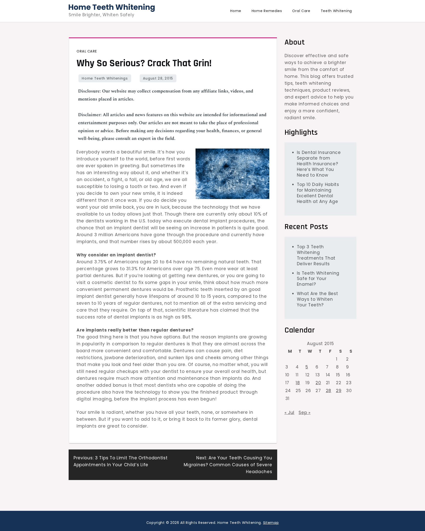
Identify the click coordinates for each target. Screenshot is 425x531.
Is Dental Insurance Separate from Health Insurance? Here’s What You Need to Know (319, 163)
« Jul (290, 412)
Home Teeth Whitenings (105, 78)
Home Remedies (267, 10)
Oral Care (301, 10)
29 (338, 391)
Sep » (305, 412)
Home (235, 10)
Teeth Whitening (336, 10)
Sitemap (271, 522)
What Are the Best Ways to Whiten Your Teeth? (317, 299)
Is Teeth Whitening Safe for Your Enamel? (318, 278)
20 (318, 383)
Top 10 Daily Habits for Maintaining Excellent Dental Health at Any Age (318, 193)
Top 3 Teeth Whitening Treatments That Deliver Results (316, 255)
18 (298, 383)
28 (328, 391)
